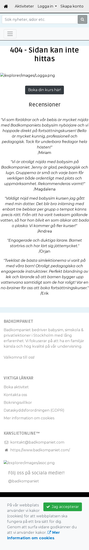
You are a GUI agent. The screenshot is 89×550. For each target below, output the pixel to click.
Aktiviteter (24, 6)
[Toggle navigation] (10, 33)
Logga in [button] (46, 6)
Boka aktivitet (16, 387)
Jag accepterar (64, 507)
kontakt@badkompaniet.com (37, 442)
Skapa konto (72, 6)
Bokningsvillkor (18, 402)
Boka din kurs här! (44, 90)
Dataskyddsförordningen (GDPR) (34, 410)
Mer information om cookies (29, 418)
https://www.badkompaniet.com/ (40, 450)
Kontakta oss (15, 395)
